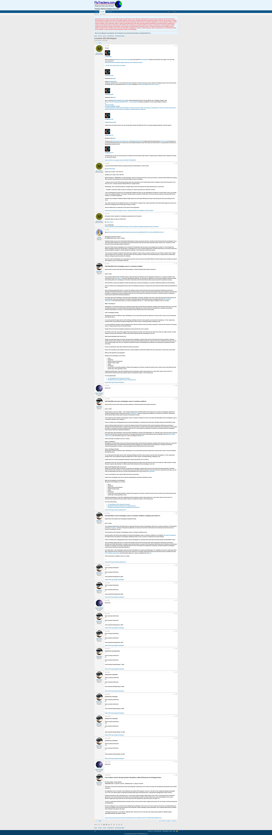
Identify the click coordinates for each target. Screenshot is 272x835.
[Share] (174, 46)
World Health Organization (112, 553)
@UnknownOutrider (116, 141)
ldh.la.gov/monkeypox (170, 535)
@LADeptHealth (109, 62)
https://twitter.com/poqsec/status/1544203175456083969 (120, 160)
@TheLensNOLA (138, 62)
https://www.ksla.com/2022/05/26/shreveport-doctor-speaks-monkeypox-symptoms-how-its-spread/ (132, 226)
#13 (176, 631)
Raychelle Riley (111, 168)
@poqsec (109, 56)
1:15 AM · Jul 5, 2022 (110, 65)
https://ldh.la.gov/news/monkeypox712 (115, 510)
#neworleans (126, 59)
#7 (176, 398)
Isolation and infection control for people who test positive (124, 507)
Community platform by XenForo (136, 833)
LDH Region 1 (118, 278)
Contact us (150, 831)
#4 (176, 229)
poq (106, 56)
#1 (176, 45)
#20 (176, 775)
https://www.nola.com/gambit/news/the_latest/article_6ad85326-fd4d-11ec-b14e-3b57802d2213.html (136, 232)
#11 (176, 600)
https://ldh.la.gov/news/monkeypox (114, 382)
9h (112, 75)
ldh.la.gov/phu (151, 471)
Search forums (103, 14)
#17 (176, 716)
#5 (176, 263)
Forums (102, 11)
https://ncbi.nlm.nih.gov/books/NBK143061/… (117, 101)
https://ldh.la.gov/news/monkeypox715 (115, 562)
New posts (96, 14)
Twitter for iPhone (121, 65)
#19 (176, 761)
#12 (176, 613)
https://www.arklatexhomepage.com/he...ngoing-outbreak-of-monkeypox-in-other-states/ (129, 210)
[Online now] (99, 391)
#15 (176, 672)
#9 (176, 565)
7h (112, 135)
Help (171, 831)
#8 (176, 513)
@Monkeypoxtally (112, 81)
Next (100, 42)
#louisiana (119, 59)
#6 (176, 385)
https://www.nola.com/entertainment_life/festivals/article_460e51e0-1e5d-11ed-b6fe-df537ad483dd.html (133, 817)
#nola (156, 84)
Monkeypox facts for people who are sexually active (122, 379)
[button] (113, 11)
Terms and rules (157, 831)
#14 (176, 648)
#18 (176, 738)
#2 (176, 163)
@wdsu (123, 62)
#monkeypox (144, 59)
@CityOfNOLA (117, 62)
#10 (176, 582)
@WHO (115, 100)
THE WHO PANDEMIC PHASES (112, 106)
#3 (176, 213)
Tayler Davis (110, 222)
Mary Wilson (98, 40)
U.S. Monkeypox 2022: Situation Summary (119, 378)
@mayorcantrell (129, 62)
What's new (109, 11)
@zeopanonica (125, 141)
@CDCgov (122, 100)
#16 (176, 694)
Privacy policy (165, 831)
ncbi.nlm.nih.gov (109, 104)
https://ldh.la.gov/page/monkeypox (114, 579)
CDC (143, 300)
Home (96, 11)
